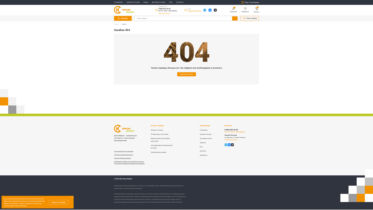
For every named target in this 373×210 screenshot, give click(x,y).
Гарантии (203, 142)
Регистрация (254, 2)
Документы (203, 155)
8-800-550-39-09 (164, 9)
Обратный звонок (164, 13)
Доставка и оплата (158, 2)
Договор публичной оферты (122, 158)
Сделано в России (133, 2)
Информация (118, 161)
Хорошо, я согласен (58, 202)
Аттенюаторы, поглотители (159, 134)
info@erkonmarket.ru (194, 11)
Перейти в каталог (186, 74)
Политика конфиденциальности (123, 155)
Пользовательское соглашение (123, 151)
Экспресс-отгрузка (157, 130)
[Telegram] (204, 10)
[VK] (210, 10)
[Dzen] (215, 10)
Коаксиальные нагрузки (158, 152)
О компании (118, 2)
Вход (246, 2)
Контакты (179, 2)
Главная (116, 24)
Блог (171, 2)
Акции (145, 2)
